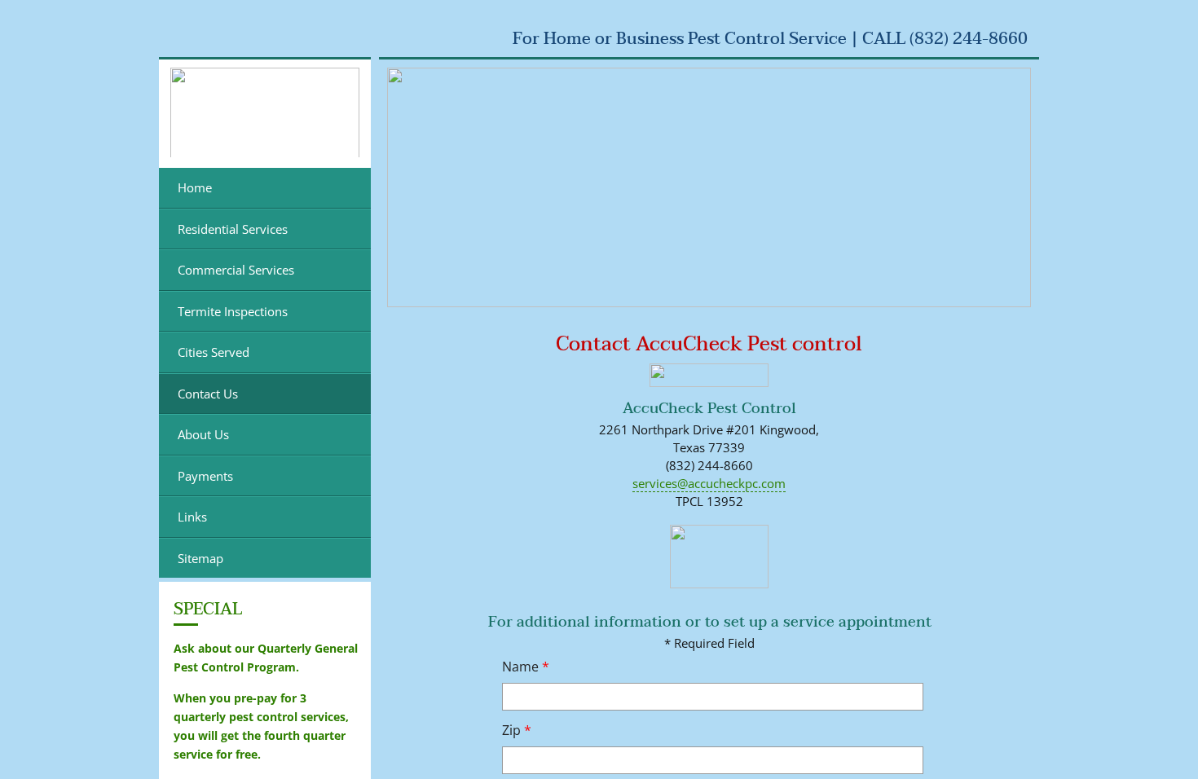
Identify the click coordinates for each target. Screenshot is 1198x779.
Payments (205, 476)
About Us (203, 434)
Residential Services (233, 229)
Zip (516, 730)
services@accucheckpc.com (709, 483)
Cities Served (213, 352)
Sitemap (200, 558)
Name (525, 667)
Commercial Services (236, 270)
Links (192, 516)
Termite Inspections (233, 311)
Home (195, 187)
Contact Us (208, 393)
